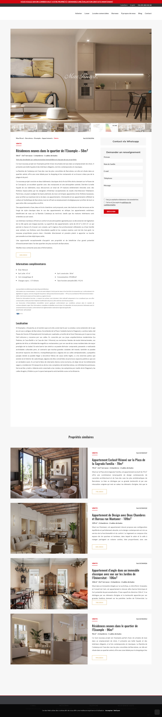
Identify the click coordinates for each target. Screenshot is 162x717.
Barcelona (29, 138)
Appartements (47, 138)
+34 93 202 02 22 (145, 5)
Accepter (109, 710)
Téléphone (108, 178)
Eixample (37, 138)
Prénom (107, 157)
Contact (148, 13)
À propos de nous (128, 13)
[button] (148, 75)
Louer (87, 13)
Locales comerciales (100, 13)
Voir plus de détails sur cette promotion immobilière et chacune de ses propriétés (46, 159)
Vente (56, 138)
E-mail (106, 171)
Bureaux (115, 13)
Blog (140, 13)
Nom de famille (109, 164)
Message (107, 185)
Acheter (78, 13)
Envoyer (111, 211)
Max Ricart (20, 138)
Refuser (117, 710)
